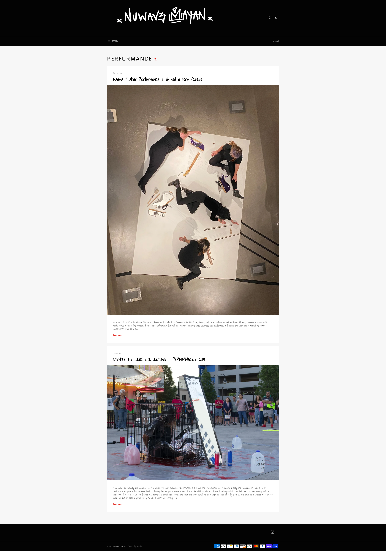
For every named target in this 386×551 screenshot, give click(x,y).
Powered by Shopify (135, 546)
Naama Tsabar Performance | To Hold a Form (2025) (157, 79)
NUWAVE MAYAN (119, 546)
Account (276, 41)
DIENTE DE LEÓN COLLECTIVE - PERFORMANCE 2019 (159, 359)
